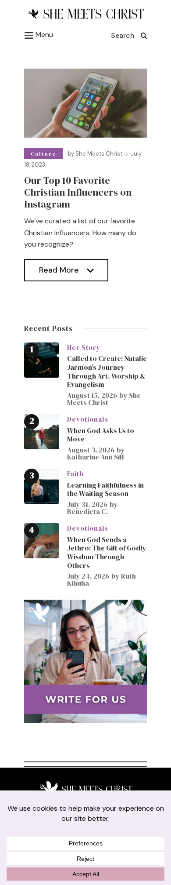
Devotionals (87, 419)
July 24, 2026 (88, 576)
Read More (59, 273)
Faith (75, 473)
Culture (43, 153)
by (95, 153)
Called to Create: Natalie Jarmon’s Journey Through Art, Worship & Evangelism (107, 371)
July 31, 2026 (87, 504)
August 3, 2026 (90, 450)
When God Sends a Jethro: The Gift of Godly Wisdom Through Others (106, 552)
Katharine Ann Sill (95, 457)
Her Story (83, 347)
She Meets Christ (104, 398)
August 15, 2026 (92, 395)
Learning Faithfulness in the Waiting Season (105, 489)
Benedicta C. (87, 511)
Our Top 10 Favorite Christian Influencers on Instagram (78, 192)
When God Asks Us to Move (100, 435)
